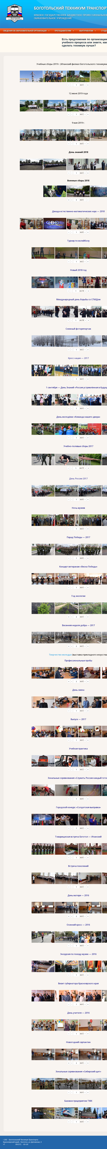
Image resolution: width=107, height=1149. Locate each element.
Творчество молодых (60, 654)
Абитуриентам (86, 31)
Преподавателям (63, 31)
